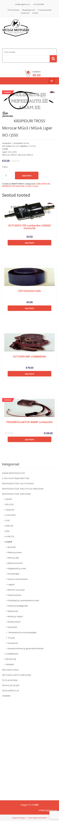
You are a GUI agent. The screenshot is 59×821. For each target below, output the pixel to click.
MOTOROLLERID (10, 669)
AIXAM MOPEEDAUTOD (13, 473)
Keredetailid (13, 573)
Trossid (28, 186)
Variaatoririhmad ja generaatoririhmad (25, 648)
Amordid (12, 547)
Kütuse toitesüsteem (18, 579)
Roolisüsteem (14, 621)
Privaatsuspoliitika (44, 10)
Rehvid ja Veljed (15, 616)
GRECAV (9, 525)
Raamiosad (13, 611)
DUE (7, 520)
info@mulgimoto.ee (22, 4)
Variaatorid (13, 643)
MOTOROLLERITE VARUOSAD (16, 675)
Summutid (12, 627)
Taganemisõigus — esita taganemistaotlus (29, 817)
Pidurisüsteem (14, 595)
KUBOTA (9, 536)
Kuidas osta (25, 13)
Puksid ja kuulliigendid (18, 605)
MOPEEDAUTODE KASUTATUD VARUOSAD (22, 488)
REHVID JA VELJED (10, 685)
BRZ (37, 804)
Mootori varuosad (16, 589)
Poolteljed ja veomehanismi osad (23, 600)
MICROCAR (45, 184)
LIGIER (38, 184)
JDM (7, 531)
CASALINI (9, 509)
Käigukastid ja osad (17, 568)
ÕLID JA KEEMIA (9, 680)
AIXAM (8, 499)
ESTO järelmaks (13, 10)
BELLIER (9, 504)
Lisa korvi (26, 175)
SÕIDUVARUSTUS (10, 690)
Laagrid (11, 584)
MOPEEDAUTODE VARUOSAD (13, 186)
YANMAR (9, 664)
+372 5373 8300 (38, 4)
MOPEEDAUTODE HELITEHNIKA (18, 483)
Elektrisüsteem (15, 552)
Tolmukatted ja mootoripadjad (22, 632)
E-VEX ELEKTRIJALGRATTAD (15, 478)
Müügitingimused (28, 10)
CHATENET (10, 515)
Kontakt (35, 13)
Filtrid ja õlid (13, 557)
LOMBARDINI (11, 653)
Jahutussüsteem (15, 563)
